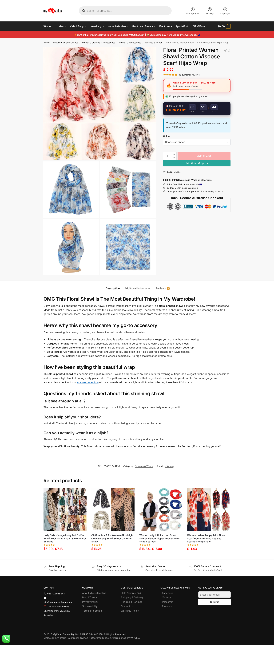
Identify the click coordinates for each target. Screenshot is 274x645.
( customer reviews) (189, 75)
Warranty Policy (130, 610)
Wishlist (210, 13)
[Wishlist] (81, 493)
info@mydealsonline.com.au (58, 602)
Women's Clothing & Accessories (98, 42)
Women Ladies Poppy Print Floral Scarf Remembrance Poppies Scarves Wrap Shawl (206, 538)
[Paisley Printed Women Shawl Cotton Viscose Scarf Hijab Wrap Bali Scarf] (228, 50)
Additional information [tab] (137, 288)
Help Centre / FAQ (131, 593)
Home (47, 42)
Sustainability (89, 606)
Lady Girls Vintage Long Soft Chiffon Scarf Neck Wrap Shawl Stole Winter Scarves (65, 538)
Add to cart (204, 156)
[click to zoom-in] (100, 103)
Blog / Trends (89, 597)
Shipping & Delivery (132, 597)
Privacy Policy (90, 601)
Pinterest (167, 606)
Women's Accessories (130, 42)
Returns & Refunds (131, 601)
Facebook (167, 593)
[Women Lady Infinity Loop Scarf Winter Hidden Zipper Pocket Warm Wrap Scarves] (161, 509)
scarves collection (88, 382)
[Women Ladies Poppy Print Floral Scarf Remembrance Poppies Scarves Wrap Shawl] (208, 509)
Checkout (225, 13)
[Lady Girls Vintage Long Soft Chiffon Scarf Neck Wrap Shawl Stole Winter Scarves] (65, 509)
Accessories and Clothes (65, 42)
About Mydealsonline (94, 593)
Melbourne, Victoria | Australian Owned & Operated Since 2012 (92, 637)
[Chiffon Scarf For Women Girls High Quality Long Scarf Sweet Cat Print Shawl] (113, 509)
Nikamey (169, 466)
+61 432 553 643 (56, 593)
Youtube (166, 597)
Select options (65, 556)
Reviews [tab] (162, 288)
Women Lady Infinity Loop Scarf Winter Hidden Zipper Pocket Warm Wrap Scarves (159, 538)
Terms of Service (92, 610)
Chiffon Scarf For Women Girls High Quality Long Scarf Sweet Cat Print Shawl (112, 538)
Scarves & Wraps (153, 42)
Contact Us (127, 606)
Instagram (167, 601)
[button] (224, 26)
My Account (192, 13)
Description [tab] (113, 288)
